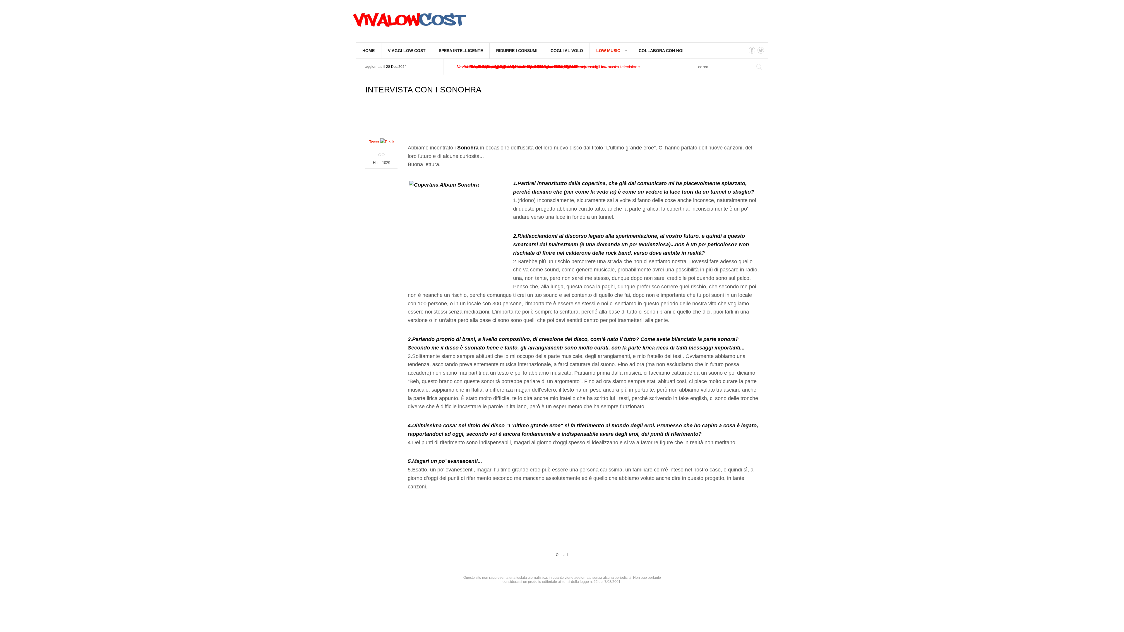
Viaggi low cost (407, 50)
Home (368, 50)
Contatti (562, 555)
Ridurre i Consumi (516, 50)
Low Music (608, 50)
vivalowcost (408, 22)
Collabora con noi (661, 50)
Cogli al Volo (567, 50)
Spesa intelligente (461, 50)
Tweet (374, 142)
